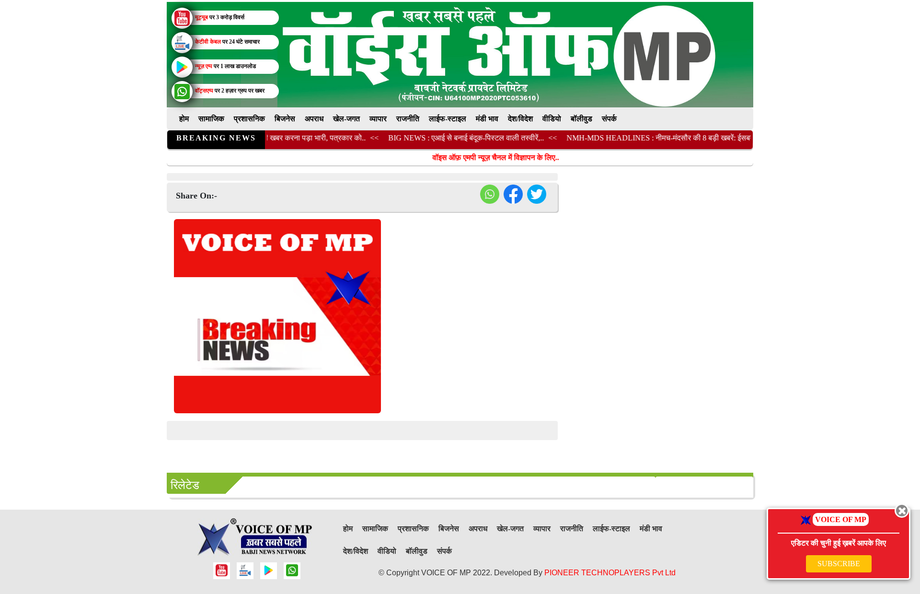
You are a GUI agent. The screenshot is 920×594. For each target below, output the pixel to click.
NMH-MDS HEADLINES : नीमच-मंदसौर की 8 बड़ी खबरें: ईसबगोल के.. (657, 138)
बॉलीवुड (581, 119)
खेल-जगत (346, 119)
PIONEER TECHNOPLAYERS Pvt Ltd (610, 573)
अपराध (314, 119)
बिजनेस (285, 119)
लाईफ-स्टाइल (447, 119)
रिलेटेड (185, 485)
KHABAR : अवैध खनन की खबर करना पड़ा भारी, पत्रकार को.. (265, 138)
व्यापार (378, 119)
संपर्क (609, 119)
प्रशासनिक (249, 119)
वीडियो (551, 119)
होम (184, 119)
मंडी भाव (487, 119)
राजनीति (407, 119)
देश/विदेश (520, 119)
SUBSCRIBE (838, 563)
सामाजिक (211, 119)
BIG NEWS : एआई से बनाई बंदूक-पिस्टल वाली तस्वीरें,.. (454, 138)
